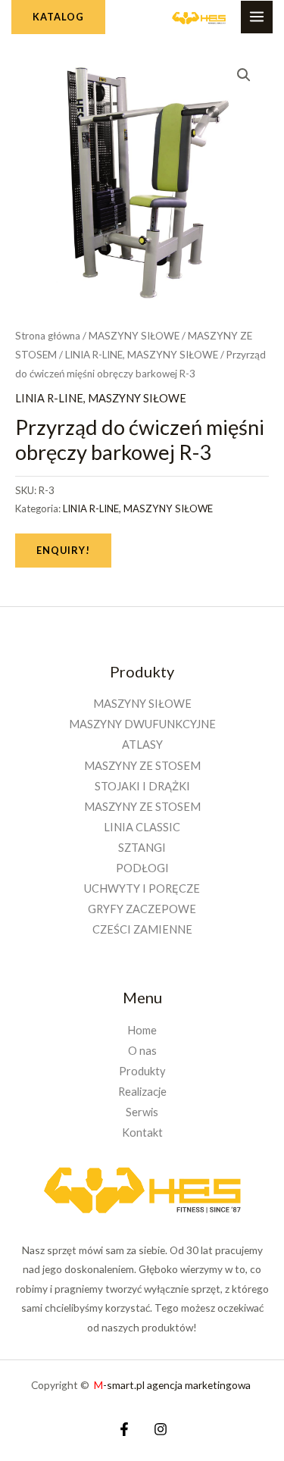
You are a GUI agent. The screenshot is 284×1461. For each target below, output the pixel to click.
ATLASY (142, 744)
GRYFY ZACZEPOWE (142, 909)
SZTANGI (142, 847)
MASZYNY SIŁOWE (134, 336)
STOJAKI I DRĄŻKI (142, 786)
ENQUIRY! (63, 550)
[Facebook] (124, 1429)
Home (142, 1030)
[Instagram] (160, 1429)
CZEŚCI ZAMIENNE (142, 929)
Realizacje (142, 1091)
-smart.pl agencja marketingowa (173, 1384)
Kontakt (142, 1132)
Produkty (142, 1071)
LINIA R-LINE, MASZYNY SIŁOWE (141, 355)
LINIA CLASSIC (142, 827)
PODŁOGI (142, 868)
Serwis (142, 1112)
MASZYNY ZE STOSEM (142, 765)
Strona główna (47, 336)
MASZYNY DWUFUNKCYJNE (142, 724)
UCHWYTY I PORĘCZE (142, 888)
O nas (142, 1050)
